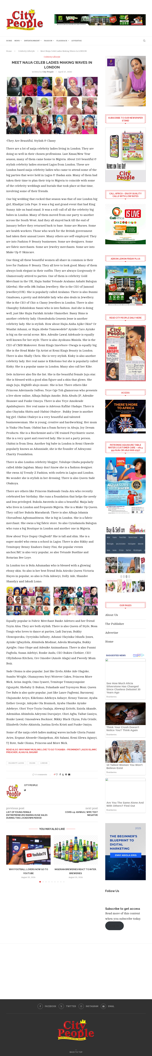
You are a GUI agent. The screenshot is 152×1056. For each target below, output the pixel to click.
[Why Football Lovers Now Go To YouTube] (28, 850)
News (17, 41)
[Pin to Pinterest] (66, 774)
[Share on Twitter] (63, 774)
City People (48, 72)
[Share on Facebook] (60, 774)
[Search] (144, 40)
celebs (32, 763)
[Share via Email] (69, 774)
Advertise (76, 41)
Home (9, 41)
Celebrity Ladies (16, 763)
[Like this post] (57, 774)
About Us (111, 615)
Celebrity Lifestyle (26, 51)
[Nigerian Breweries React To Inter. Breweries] (76, 850)
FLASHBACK (61, 41)
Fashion (48, 41)
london (43, 763)
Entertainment (32, 41)
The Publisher (114, 624)
